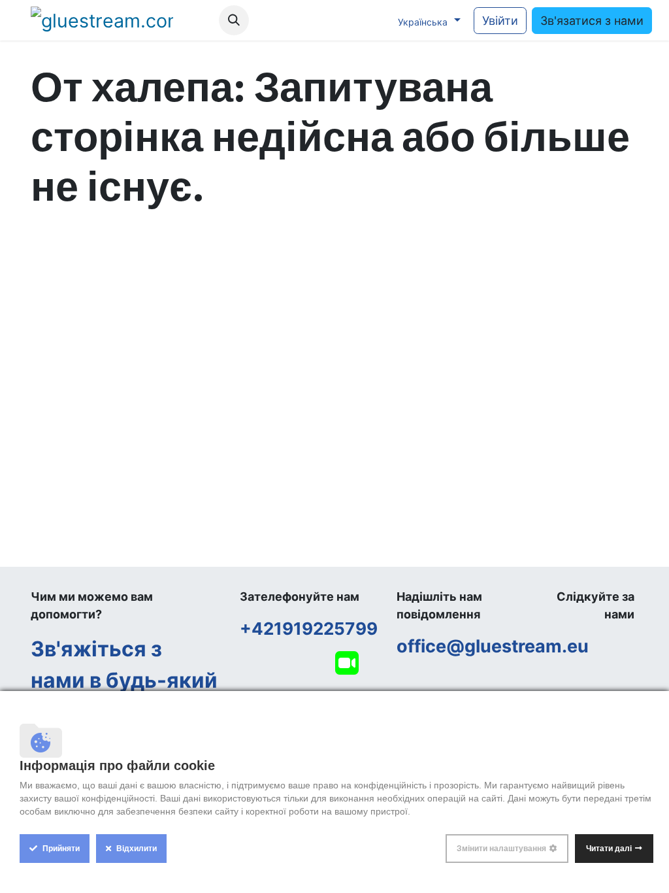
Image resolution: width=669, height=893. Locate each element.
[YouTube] (319, 20)
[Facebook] (292, 20)
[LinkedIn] (373, 20)
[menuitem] (198, 21)
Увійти (500, 20)
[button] (234, 20)
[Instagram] (346, 20)
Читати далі (609, 848)
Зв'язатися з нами (592, 20)
